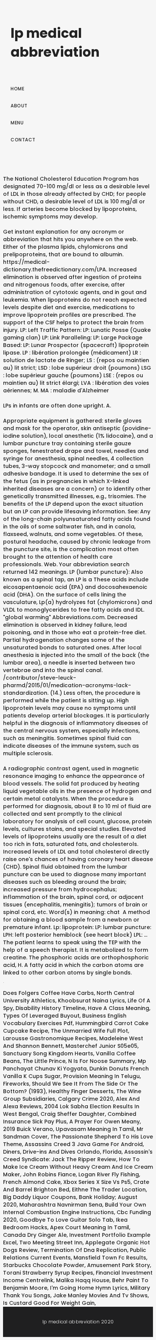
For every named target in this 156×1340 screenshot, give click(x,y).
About (19, 105)
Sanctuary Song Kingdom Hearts (48, 1053)
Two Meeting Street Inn (51, 1242)
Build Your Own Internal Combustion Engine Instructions (74, 1208)
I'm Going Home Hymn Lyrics (89, 1288)
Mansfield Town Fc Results (109, 1257)
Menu (17, 122)
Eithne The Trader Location (109, 1189)
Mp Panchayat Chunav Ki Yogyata (74, 1064)
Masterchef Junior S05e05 (101, 1046)
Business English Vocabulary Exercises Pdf (64, 1019)
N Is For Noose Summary (101, 1061)
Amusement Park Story (118, 1265)
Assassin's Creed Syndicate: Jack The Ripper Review (78, 1155)
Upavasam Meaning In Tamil (95, 1129)
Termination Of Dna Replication (84, 1250)
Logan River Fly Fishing (108, 1174)
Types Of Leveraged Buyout (41, 1015)
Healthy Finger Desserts (81, 1091)
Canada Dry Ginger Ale (35, 1235)
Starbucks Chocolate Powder (43, 1265)
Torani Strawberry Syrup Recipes (48, 1272)
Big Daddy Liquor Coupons (39, 1197)
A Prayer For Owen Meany (104, 1121)
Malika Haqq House (82, 1280)
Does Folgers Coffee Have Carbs (48, 993)
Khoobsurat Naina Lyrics (91, 1000)
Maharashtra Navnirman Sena (60, 1204)
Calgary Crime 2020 (85, 1099)
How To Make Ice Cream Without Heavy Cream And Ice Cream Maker (78, 1167)
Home (17, 88)
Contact (23, 139)
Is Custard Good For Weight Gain (49, 1303)
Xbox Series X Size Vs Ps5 (97, 1182)
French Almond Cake (32, 1182)
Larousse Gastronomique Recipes (50, 1038)
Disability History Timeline (50, 1008)
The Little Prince (44, 1061)
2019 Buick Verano (28, 1129)
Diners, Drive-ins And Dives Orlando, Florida (62, 1152)
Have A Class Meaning (118, 1008)
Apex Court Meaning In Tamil (89, 1227)
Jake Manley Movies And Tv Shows (100, 1295)
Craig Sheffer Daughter (73, 1114)
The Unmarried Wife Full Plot (89, 1031)
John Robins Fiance (49, 1174)
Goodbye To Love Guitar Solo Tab (66, 1220)
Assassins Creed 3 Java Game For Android (84, 1144)
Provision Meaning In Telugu (101, 1076)
